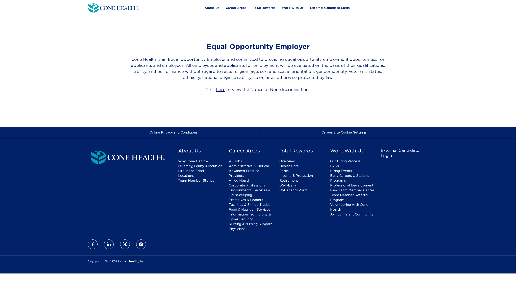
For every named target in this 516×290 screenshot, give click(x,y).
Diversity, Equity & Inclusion (200, 166)
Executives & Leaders (246, 200)
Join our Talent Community (351, 214)
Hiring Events (341, 171)
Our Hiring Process (345, 161)
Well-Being (288, 185)
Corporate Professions (247, 185)
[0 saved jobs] (416, 8)
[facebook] (93, 244)
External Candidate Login (330, 7)
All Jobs (235, 161)
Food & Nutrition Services (249, 209)
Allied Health (239, 180)
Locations (186, 175)
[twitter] (125, 244)
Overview (287, 161)
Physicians (237, 229)
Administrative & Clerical (249, 166)
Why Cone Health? (193, 161)
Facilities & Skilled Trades (249, 204)
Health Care (289, 166)
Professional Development (351, 185)
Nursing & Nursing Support (250, 224)
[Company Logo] (113, 7)
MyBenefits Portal (294, 190)
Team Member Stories (196, 180)
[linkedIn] (109, 244)
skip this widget (100, 108)
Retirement (288, 180)
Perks (284, 171)
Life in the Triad (191, 171)
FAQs (334, 166)
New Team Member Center (352, 190)
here (220, 90)
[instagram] (141, 244)
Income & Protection (296, 175)
